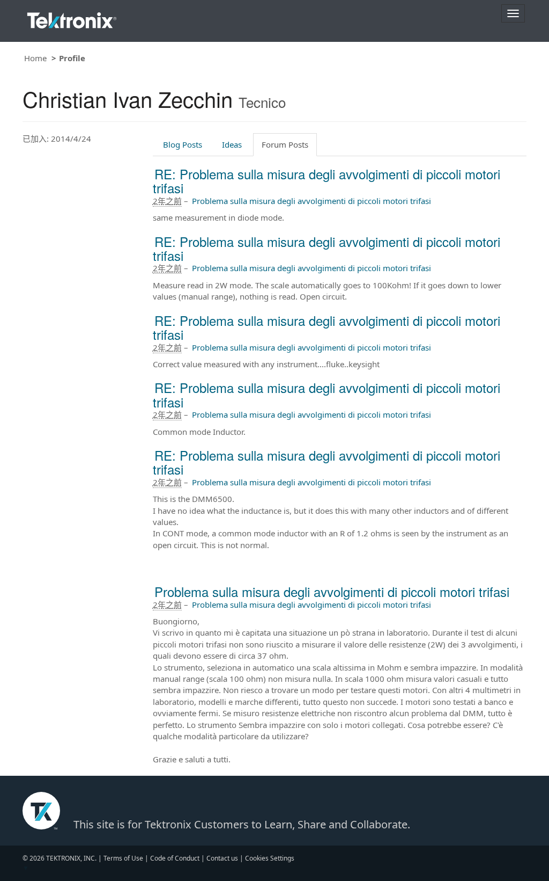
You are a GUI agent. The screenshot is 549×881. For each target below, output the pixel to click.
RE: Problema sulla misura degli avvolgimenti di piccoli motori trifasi (326, 180)
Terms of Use (123, 858)
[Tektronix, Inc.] (72, 18)
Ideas (232, 144)
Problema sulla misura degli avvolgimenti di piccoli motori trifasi (311, 200)
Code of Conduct (174, 858)
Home (35, 58)
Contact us (222, 858)
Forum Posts (285, 144)
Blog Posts (182, 144)
